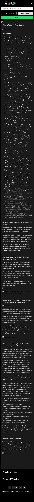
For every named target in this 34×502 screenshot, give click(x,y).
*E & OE (21, 491)
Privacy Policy (5, 491)
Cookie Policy (14, 491)
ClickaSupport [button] (28, 491)
